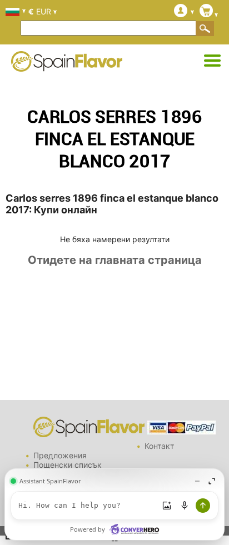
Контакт (159, 446)
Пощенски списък (67, 464)
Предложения (60, 455)
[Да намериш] (205, 28)
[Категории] (212, 61)
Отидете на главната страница (115, 260)
